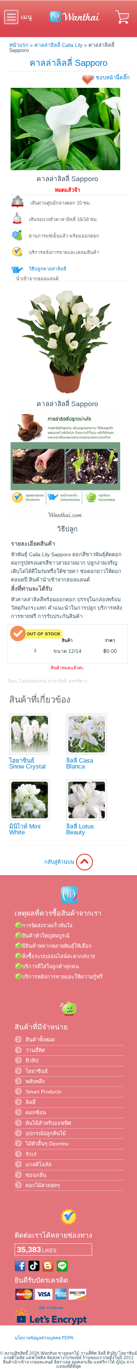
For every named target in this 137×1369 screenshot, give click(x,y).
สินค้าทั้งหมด (40, 1040)
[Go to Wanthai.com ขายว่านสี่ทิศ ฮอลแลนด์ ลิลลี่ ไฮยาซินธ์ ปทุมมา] (72, 20)
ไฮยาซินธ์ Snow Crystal (27, 763)
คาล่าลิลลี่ (57, 681)
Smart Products (43, 1092)
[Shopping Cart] (122, 24)
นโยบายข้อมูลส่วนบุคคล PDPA (44, 1337)
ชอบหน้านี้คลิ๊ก (113, 78)
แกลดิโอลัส (39, 1164)
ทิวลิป (32, 1060)
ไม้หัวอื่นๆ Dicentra (47, 1144)
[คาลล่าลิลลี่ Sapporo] (65, 168)
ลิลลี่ (30, 1102)
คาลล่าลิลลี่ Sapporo (68, 63)
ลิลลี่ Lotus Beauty (80, 829)
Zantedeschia (32, 681)
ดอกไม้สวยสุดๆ (43, 1185)
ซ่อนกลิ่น (36, 1175)
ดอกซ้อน (36, 1112)
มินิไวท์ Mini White (25, 829)
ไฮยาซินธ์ (37, 1071)
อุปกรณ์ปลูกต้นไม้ (46, 1133)
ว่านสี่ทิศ (35, 1050)
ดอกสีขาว (78, 681)
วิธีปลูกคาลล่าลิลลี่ (47, 269)
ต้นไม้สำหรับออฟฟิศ (48, 1123)
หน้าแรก (18, 45)
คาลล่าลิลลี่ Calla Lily (58, 45)
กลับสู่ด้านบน (60, 862)
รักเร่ (31, 1154)
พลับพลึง (35, 1081)
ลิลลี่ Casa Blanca (79, 763)
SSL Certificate (51, 1308)
